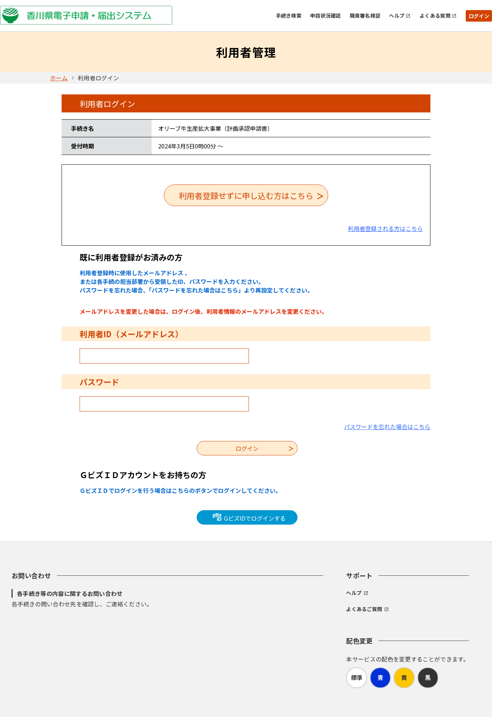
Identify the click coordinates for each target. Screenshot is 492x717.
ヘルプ (396, 15)
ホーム (59, 78)
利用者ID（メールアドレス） (131, 333)
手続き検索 (288, 15)
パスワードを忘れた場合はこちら (387, 426)
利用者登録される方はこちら (385, 228)
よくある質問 (435, 15)
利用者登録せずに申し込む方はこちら (246, 195)
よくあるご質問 (364, 609)
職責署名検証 (365, 15)
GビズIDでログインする (254, 518)
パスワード (99, 381)
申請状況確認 (325, 15)
